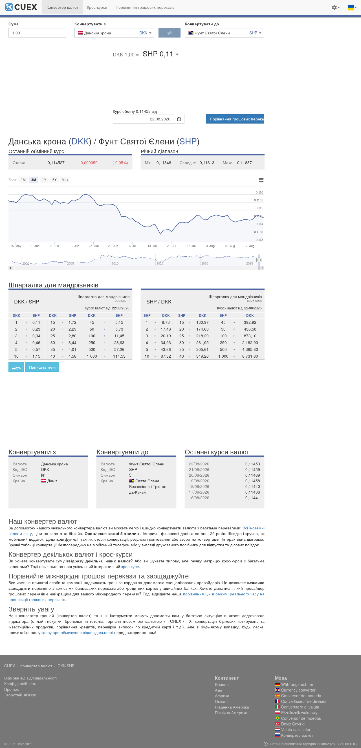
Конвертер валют (36, 665)
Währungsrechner (296, 684)
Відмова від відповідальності (30, 678)
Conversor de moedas (300, 718)
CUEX (9, 665)
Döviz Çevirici (292, 724)
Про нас (11, 689)
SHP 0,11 (159, 53)
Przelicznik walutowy (299, 712)
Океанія (222, 701)
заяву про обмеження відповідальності (77, 632)
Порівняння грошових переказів (237, 119)
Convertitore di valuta (299, 707)
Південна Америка (232, 707)
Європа (222, 684)
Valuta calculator (295, 729)
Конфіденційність (20, 683)
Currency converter (298, 690)
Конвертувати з (90, 24)
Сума (13, 24)
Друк (16, 367)
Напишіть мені (42, 367)
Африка (222, 695)
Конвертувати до (202, 24)
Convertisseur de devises (303, 701)
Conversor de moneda (300, 695)
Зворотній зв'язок (20, 695)
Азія (218, 690)
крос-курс (130, 566)
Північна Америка (231, 712)
